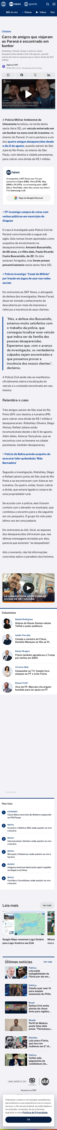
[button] (23, 931)
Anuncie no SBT (28, 1090)
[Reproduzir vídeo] (28, 94)
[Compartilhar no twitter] (35, 75)
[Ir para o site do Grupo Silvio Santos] (23, 1081)
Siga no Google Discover (31, 198)
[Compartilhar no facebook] (21, 75)
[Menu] (54, 4)
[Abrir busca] (48, 4)
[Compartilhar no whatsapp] (8, 75)
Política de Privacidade (35, 1112)
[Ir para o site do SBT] (45, 1081)
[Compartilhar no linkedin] (48, 75)
